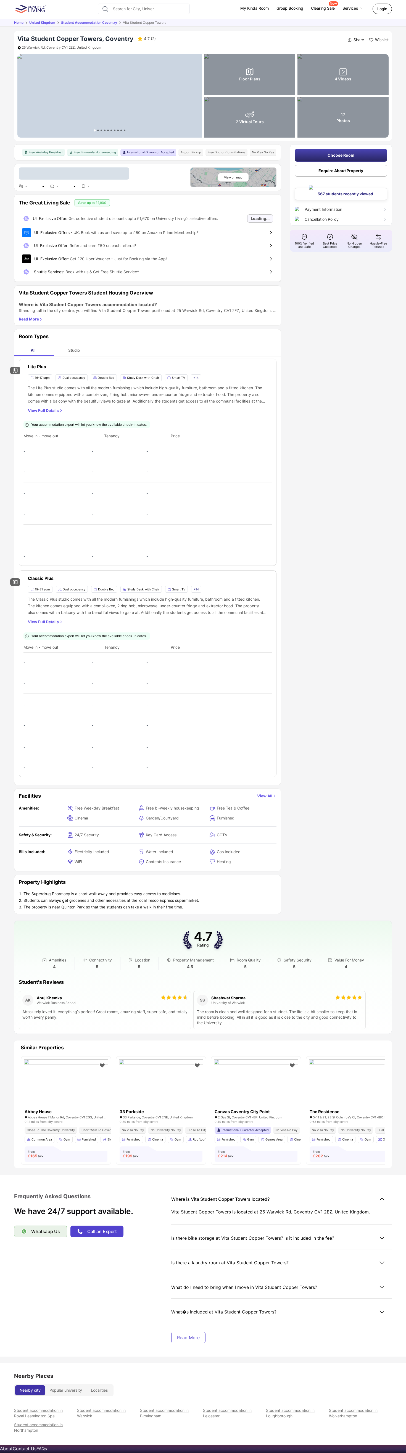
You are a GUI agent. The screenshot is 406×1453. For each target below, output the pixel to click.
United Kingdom (42, 22)
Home (18, 22)
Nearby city (30, 1390)
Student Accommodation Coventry (89, 22)
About (6, 1448)
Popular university (65, 1390)
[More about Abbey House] (66, 1087)
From (36, 1154)
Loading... (260, 218)
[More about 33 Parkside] (161, 1087)
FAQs (41, 1448)
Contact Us (24, 1448)
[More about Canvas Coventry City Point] (256, 1087)
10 (124, 130)
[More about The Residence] (351, 1087)
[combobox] (143, 9)
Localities (99, 1390)
